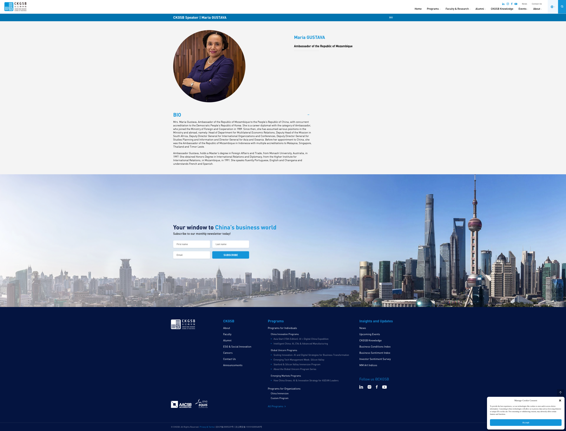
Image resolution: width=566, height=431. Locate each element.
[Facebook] (511, 4)
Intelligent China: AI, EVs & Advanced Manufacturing (301, 343)
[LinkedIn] (503, 4)
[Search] (562, 6)
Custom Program (279, 398)
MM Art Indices (368, 365)
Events (522, 8)
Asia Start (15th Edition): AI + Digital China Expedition (301, 338)
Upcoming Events (369, 334)
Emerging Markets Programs (286, 375)
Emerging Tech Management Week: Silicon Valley (299, 359)
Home (418, 8)
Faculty (227, 334)
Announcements (232, 365)
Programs (433, 8)
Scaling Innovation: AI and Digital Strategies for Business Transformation (311, 354)
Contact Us (537, 4)
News (524, 4)
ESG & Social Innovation (237, 346)
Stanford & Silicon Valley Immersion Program (297, 364)
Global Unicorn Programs (284, 350)
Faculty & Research (457, 8)
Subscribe (231, 255)
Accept (525, 422)
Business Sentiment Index (374, 352)
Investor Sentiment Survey (375, 359)
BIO (391, 17)
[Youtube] (516, 4)
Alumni (479, 8)
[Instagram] (508, 4)
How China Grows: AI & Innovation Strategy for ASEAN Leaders (306, 380)
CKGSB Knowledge (502, 8)
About (536, 8)
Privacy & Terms (207, 427)
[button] (560, 400)
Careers (228, 352)
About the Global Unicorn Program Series (295, 369)
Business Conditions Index (375, 346)
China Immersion (280, 393)
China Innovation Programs (285, 334)
